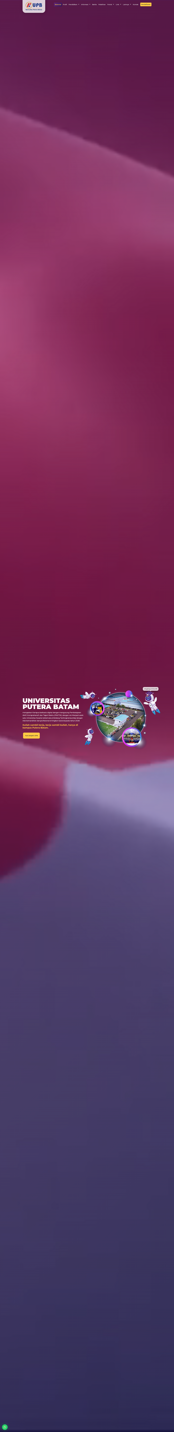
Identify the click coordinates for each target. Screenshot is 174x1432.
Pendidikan (73, 4)
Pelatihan (102, 4)
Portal (109, 4)
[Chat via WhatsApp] (5, 1427)
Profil (65, 4)
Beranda (58, 4)
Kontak (135, 4)
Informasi (84, 4)
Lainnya (126, 4)
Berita (94, 4)
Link (117, 4)
